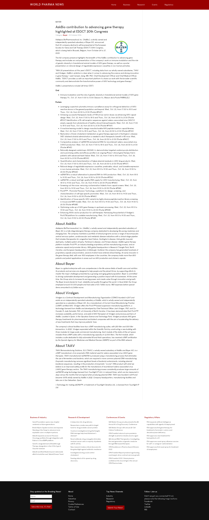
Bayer (65, 35)
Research (110, 499)
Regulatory (110, 501)
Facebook (148, 501)
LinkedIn (147, 507)
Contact (71, 510)
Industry (109, 496)
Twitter (147, 504)
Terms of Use (73, 507)
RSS (145, 510)
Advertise (72, 499)
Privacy (71, 501)
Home (70, 496)
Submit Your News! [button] (115, 508)
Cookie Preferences (76, 504)
